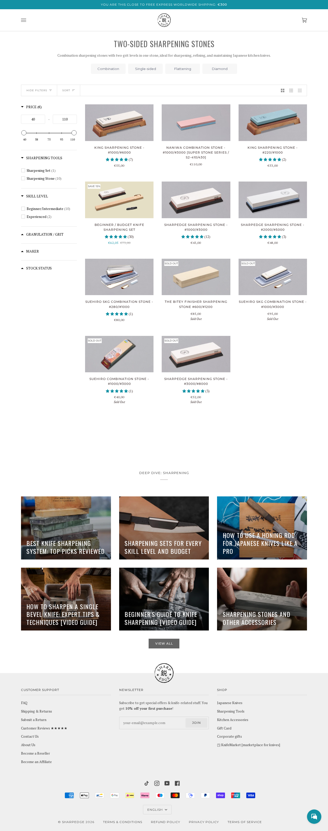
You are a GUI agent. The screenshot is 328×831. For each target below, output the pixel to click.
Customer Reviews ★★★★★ (44, 728)
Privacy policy (204, 822)
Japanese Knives (229, 702)
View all (164, 643)
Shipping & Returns (36, 711)
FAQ (24, 702)
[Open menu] (28, 20)
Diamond (220, 69)
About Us (28, 745)
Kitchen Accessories (232, 719)
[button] (117, 159)
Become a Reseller (35, 753)
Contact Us (30, 736)
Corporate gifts (229, 736)
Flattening (182, 69)
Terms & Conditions (122, 822)
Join (196, 723)
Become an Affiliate (36, 761)
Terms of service (245, 822)
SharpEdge (73, 822)
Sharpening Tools (230, 711)
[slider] (23, 132)
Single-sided (145, 69)
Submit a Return (33, 719)
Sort (66, 90)
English (155, 810)
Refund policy (165, 822)
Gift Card (224, 728)
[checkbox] (50, 170)
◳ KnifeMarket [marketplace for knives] (248, 745)
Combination (108, 69)
